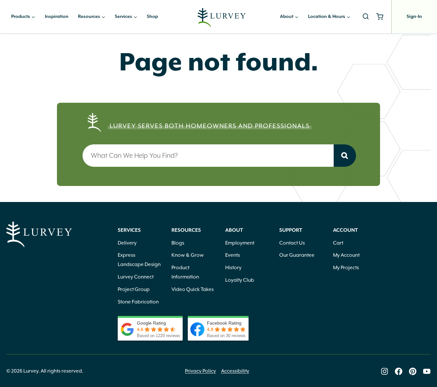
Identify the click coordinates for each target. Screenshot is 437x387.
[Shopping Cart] (382, 16)
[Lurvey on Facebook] (398, 371)
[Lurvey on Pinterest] (413, 371)
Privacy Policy (200, 371)
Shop (152, 16)
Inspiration (56, 16)
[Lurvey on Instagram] (384, 371)
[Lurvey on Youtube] (427, 371)
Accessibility (235, 371)
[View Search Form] (365, 16)
